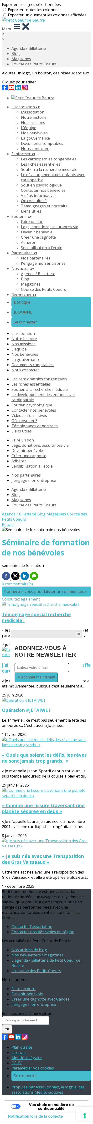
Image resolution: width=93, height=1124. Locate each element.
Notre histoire (33, 117)
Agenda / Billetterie (28, 48)
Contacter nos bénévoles (43, 190)
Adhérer (28, 242)
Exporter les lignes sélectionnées (31, 4)
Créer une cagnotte (38, 237)
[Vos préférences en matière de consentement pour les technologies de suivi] (84, 1115)
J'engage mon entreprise (43, 263)
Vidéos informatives (39, 195)
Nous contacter (35, 148)
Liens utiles (31, 211)
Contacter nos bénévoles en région (42, 931)
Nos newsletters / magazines (37, 955)
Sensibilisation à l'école (41, 247)
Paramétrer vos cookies (32, 1068)
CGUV (16, 1062)
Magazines (21, 58)
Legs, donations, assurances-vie (49, 226)
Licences (18, 1052)
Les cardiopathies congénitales (48, 159)
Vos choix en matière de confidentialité (51, 1106)
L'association (32, 112)
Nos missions (33, 122)
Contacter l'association (31, 926)
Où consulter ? (34, 200)
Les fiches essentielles (40, 164)
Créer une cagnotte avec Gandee (40, 999)
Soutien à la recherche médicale (49, 169)
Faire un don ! (23, 988)
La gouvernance (35, 138)
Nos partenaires (35, 258)
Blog (15, 53)
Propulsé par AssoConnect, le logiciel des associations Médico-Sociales (48, 1089)
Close (78, 634)
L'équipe (28, 127)
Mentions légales (26, 1057)
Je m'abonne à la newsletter (27, 1013)
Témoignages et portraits (44, 206)
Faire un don (32, 221)
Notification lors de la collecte (35, 1116)
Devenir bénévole (36, 232)
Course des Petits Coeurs (34, 64)
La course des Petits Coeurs (36, 970)
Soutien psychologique (41, 185)
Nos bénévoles (34, 133)
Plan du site (21, 1047)
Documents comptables (42, 143)
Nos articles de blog (29, 949)
